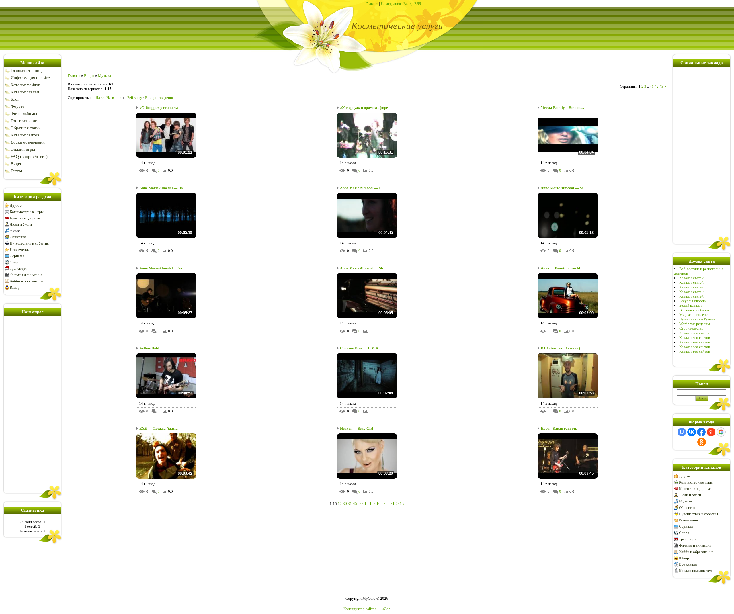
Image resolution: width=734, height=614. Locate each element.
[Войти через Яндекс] (711, 432)
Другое (16, 205)
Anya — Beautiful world (560, 268)
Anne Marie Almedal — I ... (362, 188)
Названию (114, 97)
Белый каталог (690, 305)
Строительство (691, 328)
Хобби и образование (27, 281)
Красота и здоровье (26, 218)
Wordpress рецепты (694, 324)
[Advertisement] (32, 403)
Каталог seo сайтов (694, 337)
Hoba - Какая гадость (559, 428)
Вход (407, 3)
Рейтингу (134, 97)
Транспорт (18, 268)
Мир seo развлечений (696, 314)
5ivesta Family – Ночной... (562, 107)
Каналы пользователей (697, 570)
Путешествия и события (29, 243)
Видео (89, 75)
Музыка (15, 230)
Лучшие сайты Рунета (697, 319)
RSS (417, 3)
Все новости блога (694, 310)
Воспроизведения (159, 97)
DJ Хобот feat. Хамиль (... (562, 348)
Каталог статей (691, 278)
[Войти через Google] (721, 432)
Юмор (15, 287)
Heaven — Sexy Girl (356, 428)
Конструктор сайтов (359, 609)
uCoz (386, 609)
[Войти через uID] (682, 432)
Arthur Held (149, 348)
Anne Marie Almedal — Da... (162, 188)
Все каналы (688, 564)
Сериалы (17, 256)
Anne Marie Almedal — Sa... (563, 188)
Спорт (15, 262)
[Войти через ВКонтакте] (691, 432)
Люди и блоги (21, 224)
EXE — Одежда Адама (158, 428)
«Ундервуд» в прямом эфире (364, 107)
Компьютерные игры (27, 212)
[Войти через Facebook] (701, 432)
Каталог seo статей (694, 333)
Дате (100, 97)
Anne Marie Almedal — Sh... (363, 268)
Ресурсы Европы (692, 301)
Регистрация (391, 3)
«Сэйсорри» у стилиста (158, 107)
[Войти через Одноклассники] (701, 442)
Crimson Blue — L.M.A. (359, 348)
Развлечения (20, 249)
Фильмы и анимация (26, 275)
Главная (372, 3)
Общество (18, 237)
